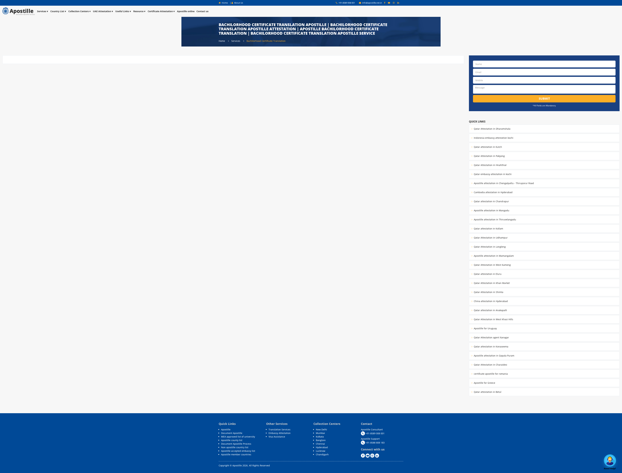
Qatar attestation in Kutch (487, 146)
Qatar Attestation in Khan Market (491, 283)
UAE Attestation (102, 11)
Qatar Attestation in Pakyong (489, 156)
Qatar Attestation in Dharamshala (491, 128)
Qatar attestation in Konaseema (490, 346)
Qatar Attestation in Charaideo (490, 364)
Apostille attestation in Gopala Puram (493, 355)
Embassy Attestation (280, 433)
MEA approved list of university (238, 436)
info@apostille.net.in (372, 2)
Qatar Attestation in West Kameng (492, 264)
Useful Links (122, 11)
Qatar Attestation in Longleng (489, 246)
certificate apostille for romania (490, 373)
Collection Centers (78, 11)
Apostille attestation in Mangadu (491, 210)
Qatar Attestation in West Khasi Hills (493, 319)
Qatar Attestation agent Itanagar (491, 337)
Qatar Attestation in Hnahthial (490, 165)
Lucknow (320, 450)
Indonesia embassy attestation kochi (493, 137)
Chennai (320, 443)
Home (224, 2)
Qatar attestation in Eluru (487, 273)
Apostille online (186, 11)
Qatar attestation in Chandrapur (491, 201)
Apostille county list (231, 440)
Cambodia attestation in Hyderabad (493, 192)
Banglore (321, 440)
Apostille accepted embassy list (238, 450)
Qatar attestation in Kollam (488, 228)
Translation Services (279, 429)
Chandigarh (322, 454)
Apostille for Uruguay (485, 328)
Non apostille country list (234, 447)
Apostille (225, 429)
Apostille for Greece (484, 382)
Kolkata (320, 436)
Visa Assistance (277, 436)
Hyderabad (322, 447)
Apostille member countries (236, 454)
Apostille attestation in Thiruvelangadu (494, 219)
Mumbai (320, 433)
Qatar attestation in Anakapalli (490, 310)
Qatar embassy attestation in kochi (492, 174)
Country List (57, 11)
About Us (238, 2)
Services (41, 11)
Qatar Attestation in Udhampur (490, 237)
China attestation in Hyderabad (490, 301)
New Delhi (321, 429)
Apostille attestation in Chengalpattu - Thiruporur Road (503, 183)
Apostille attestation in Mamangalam (493, 255)
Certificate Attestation (160, 11)
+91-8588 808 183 (375, 442)
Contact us (202, 11)
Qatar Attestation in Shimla (488, 292)
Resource (138, 11)
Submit (544, 98)
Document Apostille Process (236, 443)
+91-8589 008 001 (346, 2)
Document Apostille (231, 433)
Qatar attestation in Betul (487, 391)
